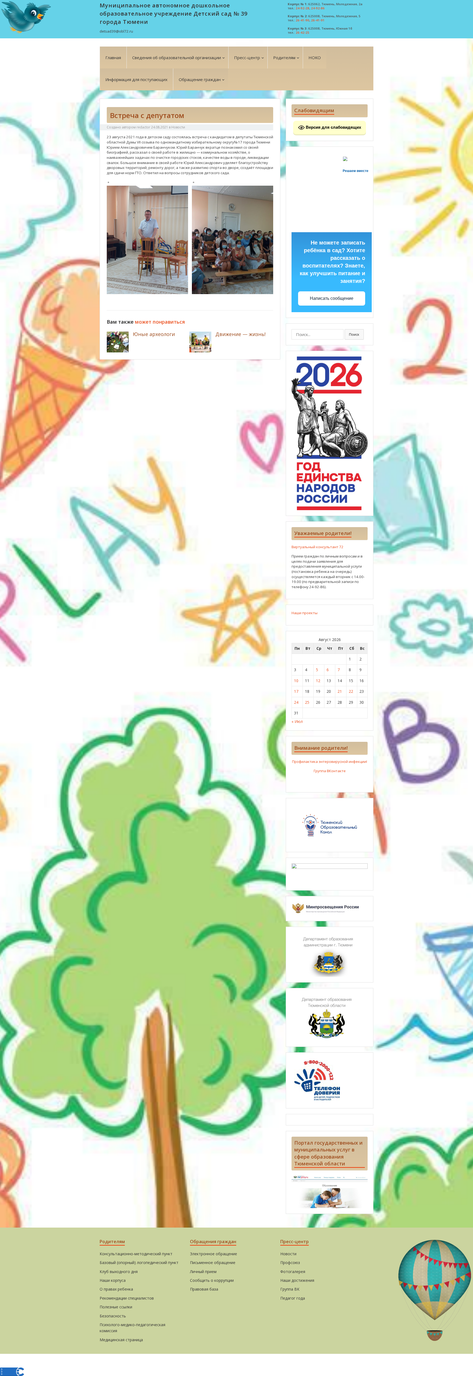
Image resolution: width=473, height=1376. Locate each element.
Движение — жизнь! (240, 334)
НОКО (314, 57)
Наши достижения (297, 1280)
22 (351, 691)
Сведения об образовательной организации (176, 57)
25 (307, 702)
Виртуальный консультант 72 (318, 546)
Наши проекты (305, 612)
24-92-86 (318, 8)
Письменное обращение (212, 1262)
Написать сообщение (331, 298)
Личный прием (203, 1271)
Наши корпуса (113, 1280)
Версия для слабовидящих (333, 127)
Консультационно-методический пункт (136, 1253)
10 (296, 680)
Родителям (284, 57)
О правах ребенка (116, 1289)
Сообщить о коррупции (212, 1280)
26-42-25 (302, 32)
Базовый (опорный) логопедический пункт (139, 1262)
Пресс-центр (247, 57)
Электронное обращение (213, 1253)
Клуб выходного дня (119, 1271)
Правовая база (204, 1289)
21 (340, 691)
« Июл (297, 721)
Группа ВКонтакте (330, 770)
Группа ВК (289, 1289)
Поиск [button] (354, 334)
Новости (178, 127)
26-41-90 (302, 20)
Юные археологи (154, 334)
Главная (113, 57)
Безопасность (113, 1315)
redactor (143, 127)
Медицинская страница (121, 1339)
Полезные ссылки (116, 1306)
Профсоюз (290, 1262)
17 (296, 691)
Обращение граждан (200, 79)
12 (318, 680)
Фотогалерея (292, 1271)
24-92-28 (302, 8)
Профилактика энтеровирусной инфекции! (329, 761)
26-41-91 (318, 20)
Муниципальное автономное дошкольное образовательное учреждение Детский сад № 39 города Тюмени (173, 13)
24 (296, 702)
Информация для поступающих (136, 79)
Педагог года (292, 1298)
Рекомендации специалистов (127, 1298)
